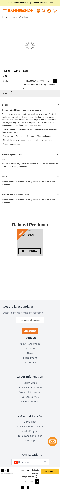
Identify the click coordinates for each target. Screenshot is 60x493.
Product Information (30, 392)
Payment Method (30, 401)
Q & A (4, 177)
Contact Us (30, 421)
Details (5, 105)
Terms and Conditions (30, 435)
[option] (30, 243)
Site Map (30, 440)
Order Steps (30, 382)
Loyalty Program (30, 431)
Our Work (30, 348)
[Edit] (10, 92)
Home (4, 17)
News (30, 353)
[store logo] (17, 11)
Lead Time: (35, 473)
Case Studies (30, 362)
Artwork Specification (12, 154)
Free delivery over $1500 (42, 3)
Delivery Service (30, 396)
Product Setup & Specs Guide (15, 195)
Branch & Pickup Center (30, 426)
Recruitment (30, 357)
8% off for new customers (18, 3)
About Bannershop (30, 343)
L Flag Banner (26, 235)
